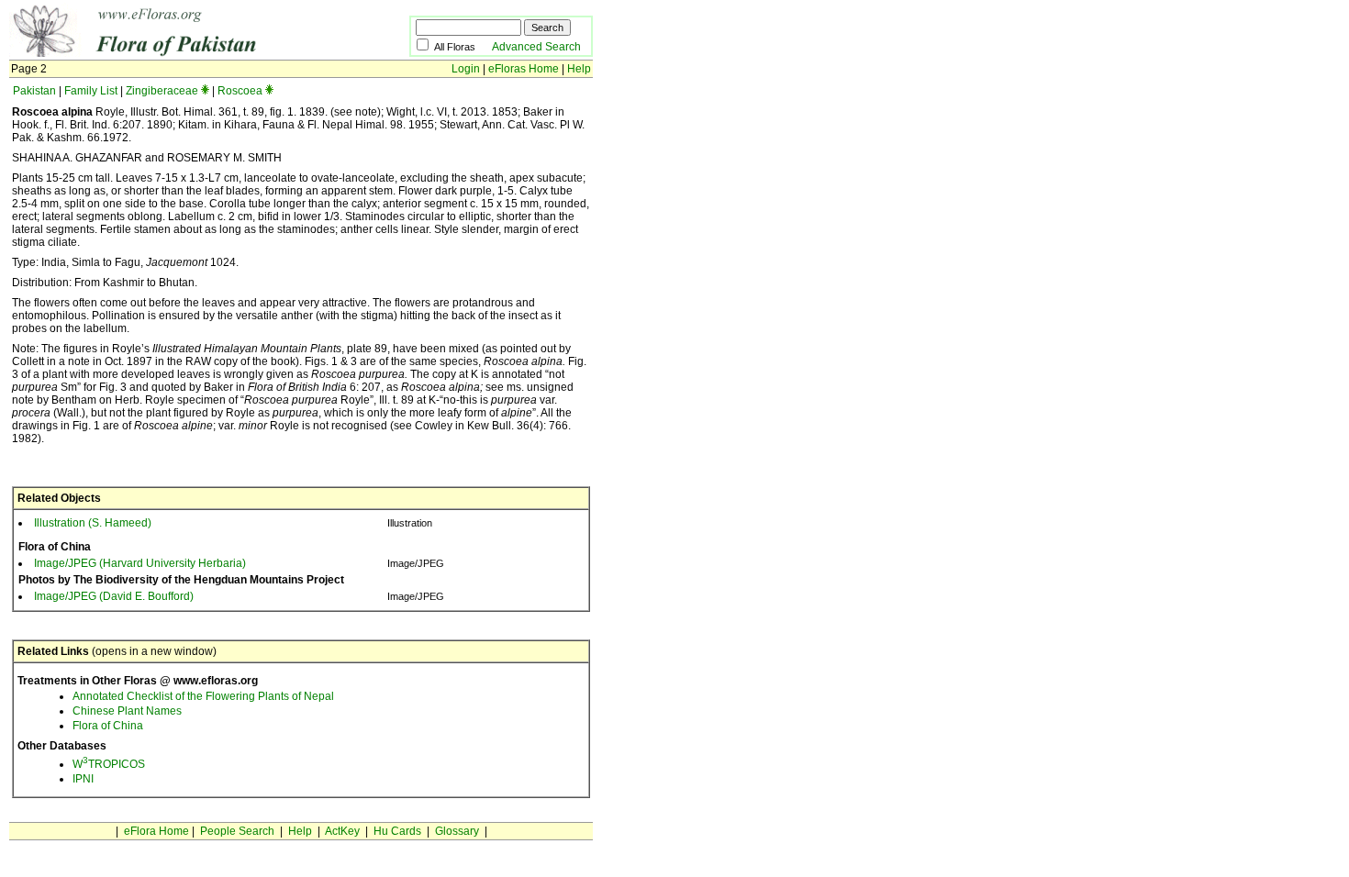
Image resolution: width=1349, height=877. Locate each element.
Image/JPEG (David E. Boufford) (114, 596)
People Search (237, 831)
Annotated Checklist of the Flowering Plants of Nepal (203, 696)
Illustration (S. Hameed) (92, 522)
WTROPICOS (108, 764)
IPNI (83, 778)
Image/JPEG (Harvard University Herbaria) (140, 563)
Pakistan (34, 90)
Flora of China (107, 725)
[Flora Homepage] (181, 53)
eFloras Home (523, 68)
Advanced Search (536, 46)
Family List (90, 90)
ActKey (342, 831)
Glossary (457, 831)
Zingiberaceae (162, 90)
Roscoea (239, 90)
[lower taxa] (205, 90)
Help (579, 68)
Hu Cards (397, 831)
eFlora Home (156, 831)
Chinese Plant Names (127, 711)
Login (466, 68)
